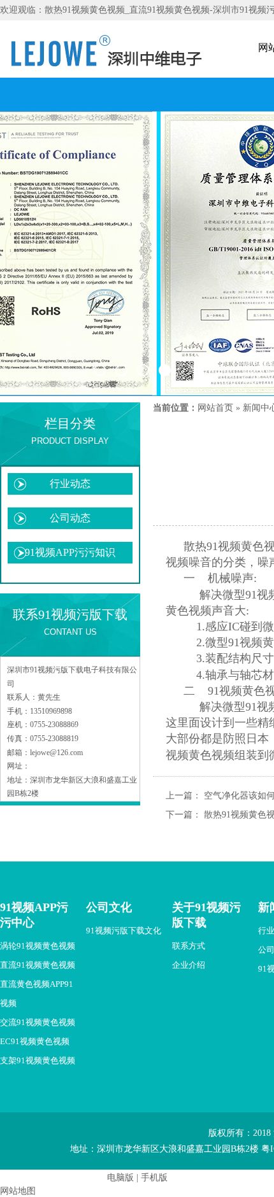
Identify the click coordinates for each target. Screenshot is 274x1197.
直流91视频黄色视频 (37, 965)
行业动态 (70, 483)
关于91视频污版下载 (206, 915)
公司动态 (70, 518)
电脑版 (120, 1177)
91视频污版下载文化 (123, 930)
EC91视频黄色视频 (34, 1041)
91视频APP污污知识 (70, 552)
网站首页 (215, 408)
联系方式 (188, 946)
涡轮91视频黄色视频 (37, 946)
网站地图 (18, 1191)
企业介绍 (188, 965)
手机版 (154, 1177)
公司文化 (109, 907)
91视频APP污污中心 (34, 915)
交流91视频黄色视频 (37, 1022)
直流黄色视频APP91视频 (36, 993)
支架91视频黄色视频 (37, 1060)
